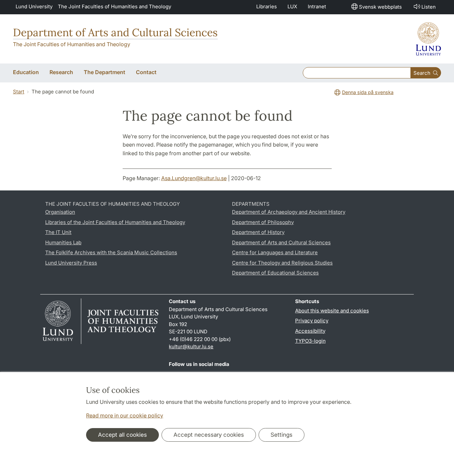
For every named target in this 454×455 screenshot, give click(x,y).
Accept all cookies (122, 434)
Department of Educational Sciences (275, 273)
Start (18, 91)
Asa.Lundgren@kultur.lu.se (194, 178)
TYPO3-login (310, 341)
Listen (428, 7)
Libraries (266, 6)
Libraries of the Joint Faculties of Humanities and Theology (115, 222)
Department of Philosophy (263, 222)
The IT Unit (58, 232)
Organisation (60, 212)
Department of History (258, 232)
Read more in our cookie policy (124, 415)
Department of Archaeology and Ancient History (288, 212)
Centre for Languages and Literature (275, 252)
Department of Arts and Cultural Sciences (115, 32)
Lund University (34, 6)
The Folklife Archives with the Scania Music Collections (111, 252)
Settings (281, 434)
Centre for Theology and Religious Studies (282, 263)
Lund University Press (71, 263)
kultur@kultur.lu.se (191, 346)
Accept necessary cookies (208, 434)
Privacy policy (311, 320)
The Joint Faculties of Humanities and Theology (114, 6)
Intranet (317, 6)
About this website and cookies (332, 310)
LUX (292, 6)
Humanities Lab (63, 242)
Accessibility (310, 331)
